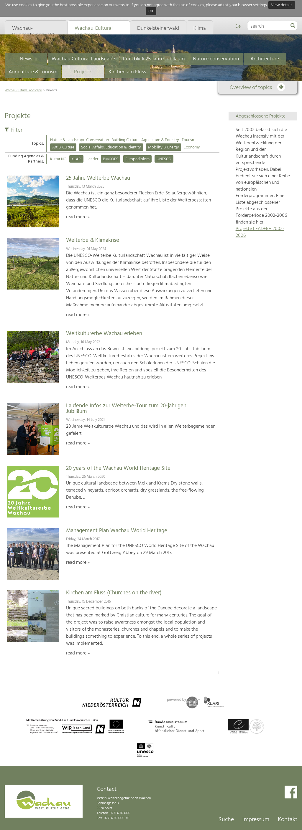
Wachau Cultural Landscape (83, 59)
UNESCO (164, 159)
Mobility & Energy (163, 147)
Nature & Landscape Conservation (79, 140)
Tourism (188, 140)
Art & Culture (63, 147)
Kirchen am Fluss (127, 72)
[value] (292, 26)
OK (151, 11)
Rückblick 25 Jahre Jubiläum (154, 59)
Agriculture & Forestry (160, 140)
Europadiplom (137, 159)
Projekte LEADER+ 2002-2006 (260, 232)
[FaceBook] (291, 793)
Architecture (264, 59)
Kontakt (287, 819)
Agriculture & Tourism (33, 72)
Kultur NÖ (58, 159)
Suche (226, 819)
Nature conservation (216, 59)
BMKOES (110, 159)
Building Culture (124, 140)
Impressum (255, 819)
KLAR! (76, 159)
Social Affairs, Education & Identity (111, 147)
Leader (92, 159)
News (26, 59)
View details (281, 5)
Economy (192, 147)
